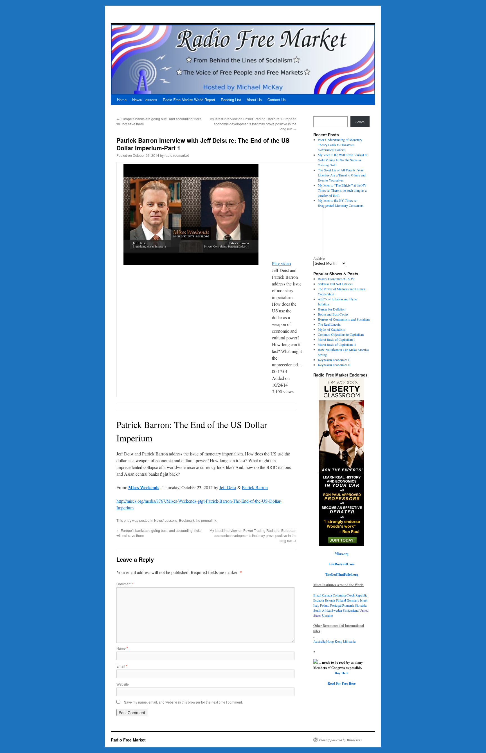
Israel (363, 600)
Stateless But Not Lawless (335, 284)
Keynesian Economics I (333, 359)
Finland (341, 600)
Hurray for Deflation (331, 309)
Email (121, 666)
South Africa (322, 610)
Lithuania (349, 641)
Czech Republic (356, 595)
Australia (319, 641)
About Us (254, 99)
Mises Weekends (143, 487)
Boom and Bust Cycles (333, 314)
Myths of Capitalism (331, 329)
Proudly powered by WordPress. (341, 740)
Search (360, 121)
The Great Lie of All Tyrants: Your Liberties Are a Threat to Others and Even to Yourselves (342, 175)
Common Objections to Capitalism (341, 334)
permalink (208, 520)
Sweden (336, 610)
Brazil (317, 595)
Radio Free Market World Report (189, 99)
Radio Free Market (128, 740)
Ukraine (327, 615)
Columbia (339, 595)
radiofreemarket (177, 155)
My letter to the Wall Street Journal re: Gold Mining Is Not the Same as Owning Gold (343, 160)
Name (122, 648)
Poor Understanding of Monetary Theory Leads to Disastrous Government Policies (340, 144)
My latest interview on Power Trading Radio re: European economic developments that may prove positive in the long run (253, 123)
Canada (327, 595)
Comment (125, 583)
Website (122, 684)
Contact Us (276, 99)
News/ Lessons (144, 99)
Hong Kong (334, 641)
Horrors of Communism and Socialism (344, 319)
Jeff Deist (227, 487)
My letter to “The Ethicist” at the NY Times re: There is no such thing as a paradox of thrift (342, 190)
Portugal (336, 605)
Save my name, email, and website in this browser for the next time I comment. (183, 702)
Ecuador (319, 600)
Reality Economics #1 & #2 (336, 278)
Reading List (231, 99)
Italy (316, 605)
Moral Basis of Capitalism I (336, 339)
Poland (325, 605)
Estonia (330, 600)
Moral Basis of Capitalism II (337, 344)
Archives (319, 258)
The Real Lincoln (329, 324)
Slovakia (360, 605)
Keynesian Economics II (334, 364)
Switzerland (351, 610)
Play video (281, 263)
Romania (348, 605)
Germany (353, 600)
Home (122, 99)
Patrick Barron (255, 487)
